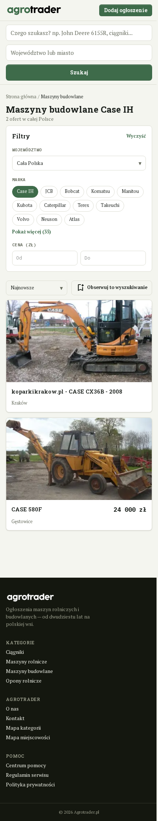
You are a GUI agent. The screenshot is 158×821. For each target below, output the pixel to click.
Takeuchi (110, 205)
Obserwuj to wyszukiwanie (111, 288)
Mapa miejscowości (28, 737)
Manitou (130, 191)
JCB (49, 191)
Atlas (74, 219)
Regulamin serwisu (27, 774)
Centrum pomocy (26, 765)
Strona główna (21, 97)
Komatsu (100, 191)
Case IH (25, 191)
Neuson (49, 219)
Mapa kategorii (23, 727)
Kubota (24, 205)
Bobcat (72, 191)
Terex (83, 205)
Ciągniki (15, 651)
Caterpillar (55, 205)
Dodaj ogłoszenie (125, 10)
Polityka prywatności (30, 784)
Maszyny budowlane (29, 670)
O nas (12, 708)
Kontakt (15, 718)
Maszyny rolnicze (26, 661)
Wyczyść (136, 136)
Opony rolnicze (24, 680)
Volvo (23, 219)
